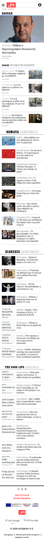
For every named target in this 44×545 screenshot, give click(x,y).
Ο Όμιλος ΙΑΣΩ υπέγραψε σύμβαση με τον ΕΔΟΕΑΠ (13, 73)
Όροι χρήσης (8, 535)
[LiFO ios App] (31, 521)
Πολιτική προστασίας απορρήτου (28, 535)
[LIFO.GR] (11, 5)
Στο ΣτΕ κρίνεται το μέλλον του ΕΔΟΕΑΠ (12, 87)
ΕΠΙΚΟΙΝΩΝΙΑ (22, 498)
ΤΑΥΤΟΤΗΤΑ (22, 495)
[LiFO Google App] (13, 521)
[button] (3, 5)
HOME (4, 9)
